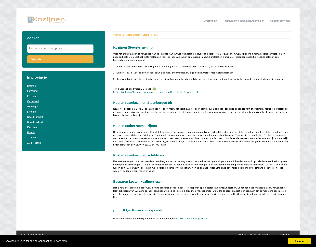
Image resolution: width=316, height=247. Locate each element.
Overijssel (32, 127)
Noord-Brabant (35, 117)
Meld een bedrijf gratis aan (194, 218)
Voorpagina (210, 20)
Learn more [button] (61, 241)
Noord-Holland (35, 122)
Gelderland (33, 101)
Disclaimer (284, 234)
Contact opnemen (280, 20)
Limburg (31, 111)
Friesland (32, 96)
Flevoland (32, 90)
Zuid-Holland (34, 142)
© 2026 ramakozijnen (32, 234)
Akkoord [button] (299, 241)
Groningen (32, 106)
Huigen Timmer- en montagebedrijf (142, 210)
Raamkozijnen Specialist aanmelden (243, 20)
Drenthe (31, 85)
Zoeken (35, 59)
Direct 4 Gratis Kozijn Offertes (253, 234)
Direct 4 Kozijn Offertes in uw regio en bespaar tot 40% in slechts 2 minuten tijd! (157, 92)
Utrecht (31, 132)
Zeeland (31, 137)
